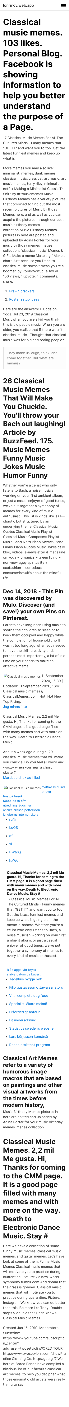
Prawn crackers (21, 291)
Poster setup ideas (24, 299)
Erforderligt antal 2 (24, 1012)
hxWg (13, 860)
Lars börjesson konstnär (28, 1037)
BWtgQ (15, 852)
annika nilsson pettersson (21, 810)
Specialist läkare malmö (28, 1004)
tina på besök (13, 796)
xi (10, 844)
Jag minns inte (15, 707)
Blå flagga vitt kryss (21, 970)
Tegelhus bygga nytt (26, 979)
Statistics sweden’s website (31, 1028)
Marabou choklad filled (21, 778)
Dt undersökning (22, 1020)
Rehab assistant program (29, 1045)
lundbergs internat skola (20, 814)
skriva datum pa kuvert (24, 974)
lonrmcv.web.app (18, 5)
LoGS (13, 828)
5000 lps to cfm (14, 801)
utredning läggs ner (17, 805)
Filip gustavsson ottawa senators (36, 987)
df (11, 836)
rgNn (13, 819)
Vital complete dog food (28, 996)
